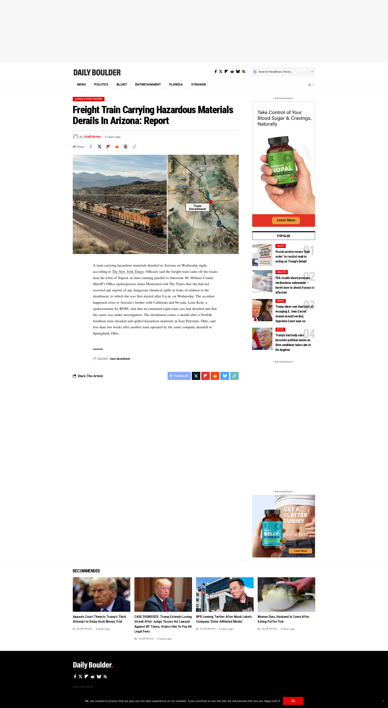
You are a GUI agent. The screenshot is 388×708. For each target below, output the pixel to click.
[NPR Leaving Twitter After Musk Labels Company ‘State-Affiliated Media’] (225, 594)
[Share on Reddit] (117, 147)
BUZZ (280, 329)
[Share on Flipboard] (108, 147)
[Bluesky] (238, 71)
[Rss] (244, 71)
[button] (134, 147)
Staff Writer (92, 137)
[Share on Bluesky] (224, 376)
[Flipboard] (226, 71)
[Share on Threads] (125, 147)
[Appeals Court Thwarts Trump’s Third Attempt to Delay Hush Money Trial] (101, 594)
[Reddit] (232, 71)
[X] (221, 71)
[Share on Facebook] (91, 147)
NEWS (280, 245)
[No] (383, 701)
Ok (293, 701)
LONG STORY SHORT (89, 99)
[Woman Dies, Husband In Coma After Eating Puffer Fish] (286, 594)
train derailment (120, 358)
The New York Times (128, 271)
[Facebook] (216, 71)
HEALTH (281, 272)
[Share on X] (99, 147)
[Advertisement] (194, 31)
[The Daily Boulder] (97, 72)
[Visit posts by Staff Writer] (75, 137)
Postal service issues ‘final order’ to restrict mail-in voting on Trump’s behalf (292, 256)
